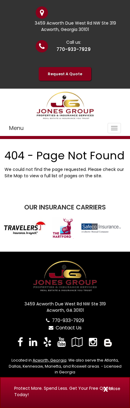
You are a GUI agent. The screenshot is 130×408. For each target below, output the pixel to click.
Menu (16, 128)
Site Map (14, 176)
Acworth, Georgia (50, 360)
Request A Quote (65, 73)
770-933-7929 (74, 49)
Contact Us (67, 328)
